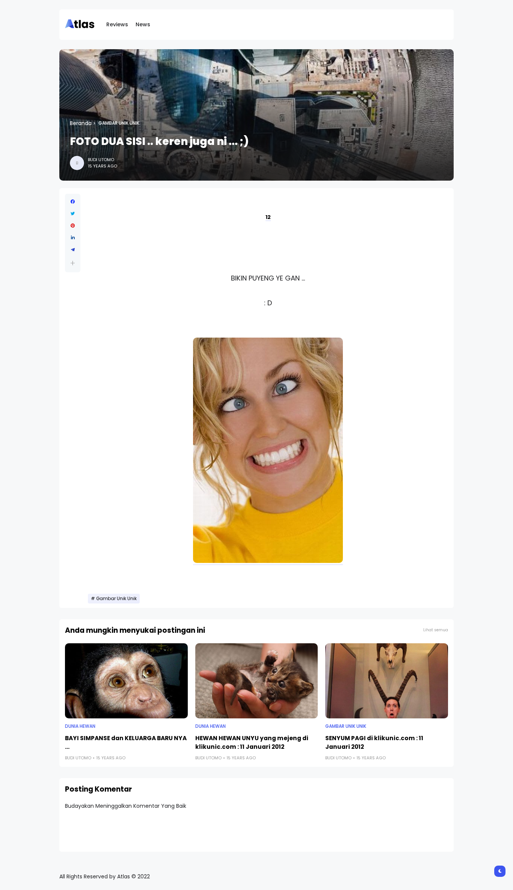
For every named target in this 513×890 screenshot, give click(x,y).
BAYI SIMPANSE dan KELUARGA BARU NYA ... (126, 742)
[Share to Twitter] (73, 213)
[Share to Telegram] (73, 249)
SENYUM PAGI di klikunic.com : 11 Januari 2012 (374, 742)
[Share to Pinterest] (73, 225)
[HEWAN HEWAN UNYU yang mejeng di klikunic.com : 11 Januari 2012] (256, 680)
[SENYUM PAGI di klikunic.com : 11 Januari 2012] (386, 680)
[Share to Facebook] (73, 201)
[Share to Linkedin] (73, 237)
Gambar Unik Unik (118, 123)
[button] (73, 263)
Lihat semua (435, 630)
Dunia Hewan (80, 726)
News (143, 24)
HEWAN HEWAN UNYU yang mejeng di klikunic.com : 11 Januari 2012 (251, 742)
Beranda (81, 123)
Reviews (117, 24)
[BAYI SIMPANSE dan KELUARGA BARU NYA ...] (126, 680)
